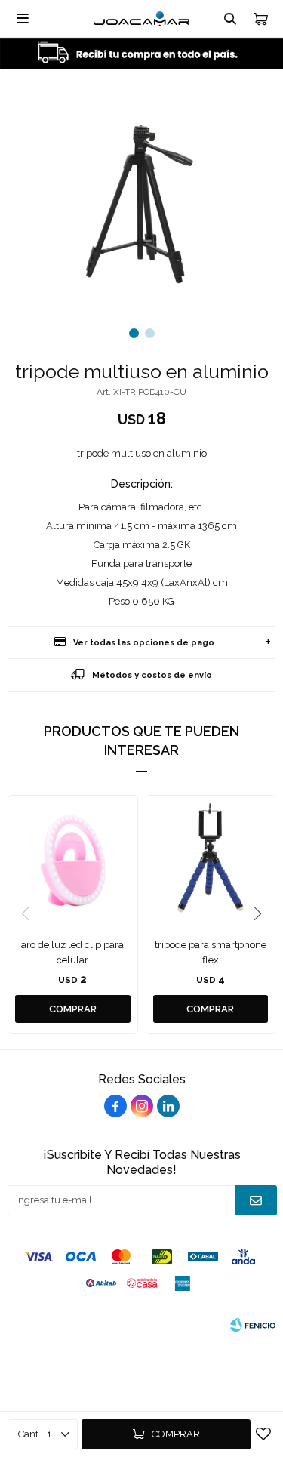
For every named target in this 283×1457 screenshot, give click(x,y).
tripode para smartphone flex (210, 952)
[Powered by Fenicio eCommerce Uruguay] (252, 1325)
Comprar (176, 1434)
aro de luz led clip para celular (72, 952)
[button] (134, 333)
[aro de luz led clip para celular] (73, 860)
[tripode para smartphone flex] (211, 860)
